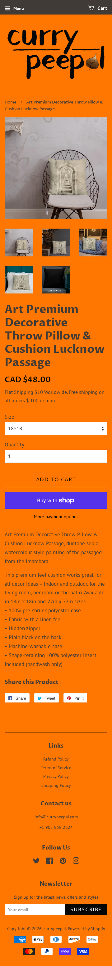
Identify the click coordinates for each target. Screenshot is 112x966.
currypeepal (55, 928)
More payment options (56, 517)
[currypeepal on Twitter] (36, 862)
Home (10, 102)
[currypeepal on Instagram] (75, 862)
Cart (101, 8)
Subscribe (86, 909)
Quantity (14, 444)
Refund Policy (56, 759)
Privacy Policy (56, 776)
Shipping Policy (56, 785)
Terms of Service (56, 767)
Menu (18, 8)
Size (9, 416)
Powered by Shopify (86, 928)
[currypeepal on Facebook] (49, 862)
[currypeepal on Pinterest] (62, 862)
